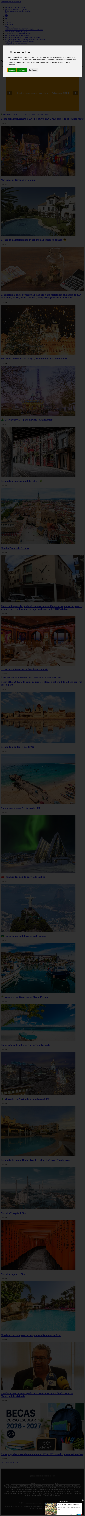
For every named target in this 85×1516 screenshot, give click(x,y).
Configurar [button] (33, 70)
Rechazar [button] (22, 70)
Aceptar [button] (12, 70)
